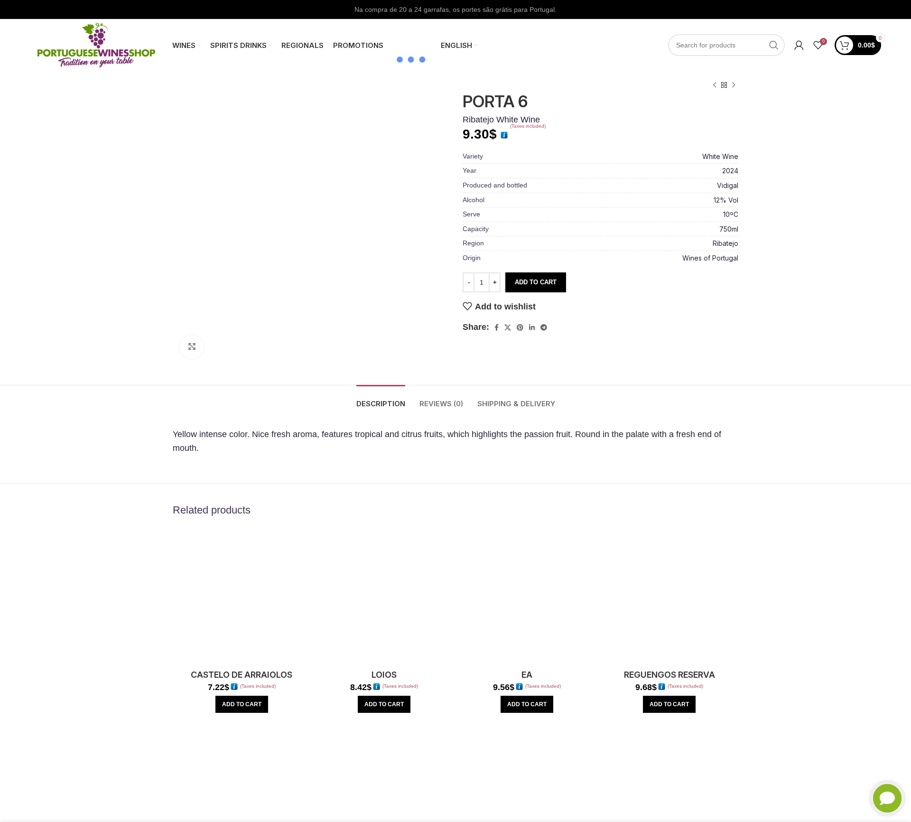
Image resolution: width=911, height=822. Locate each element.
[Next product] (733, 85)
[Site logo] (96, 44)
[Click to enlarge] (192, 347)
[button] (241, 704)
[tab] (380, 399)
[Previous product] (714, 85)
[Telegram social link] (544, 327)
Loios (384, 675)
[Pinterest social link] (520, 327)
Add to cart (536, 282)
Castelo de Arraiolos (241, 675)
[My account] (799, 45)
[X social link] (508, 327)
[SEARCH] (774, 45)
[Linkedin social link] (532, 327)
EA (526, 675)
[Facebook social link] (497, 327)
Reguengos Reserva (669, 675)
